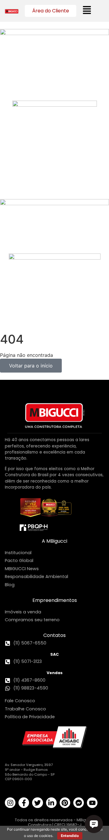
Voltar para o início (31, 366)
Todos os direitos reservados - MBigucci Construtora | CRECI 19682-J (54, 822)
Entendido (70, 835)
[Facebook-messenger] (78, 802)
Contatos (54, 635)
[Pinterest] (65, 802)
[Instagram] (10, 802)
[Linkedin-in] (51, 802)
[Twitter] (37, 802)
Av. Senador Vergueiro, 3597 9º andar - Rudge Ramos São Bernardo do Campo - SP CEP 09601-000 (29, 771)
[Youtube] (92, 802)
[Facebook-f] (23, 802)
